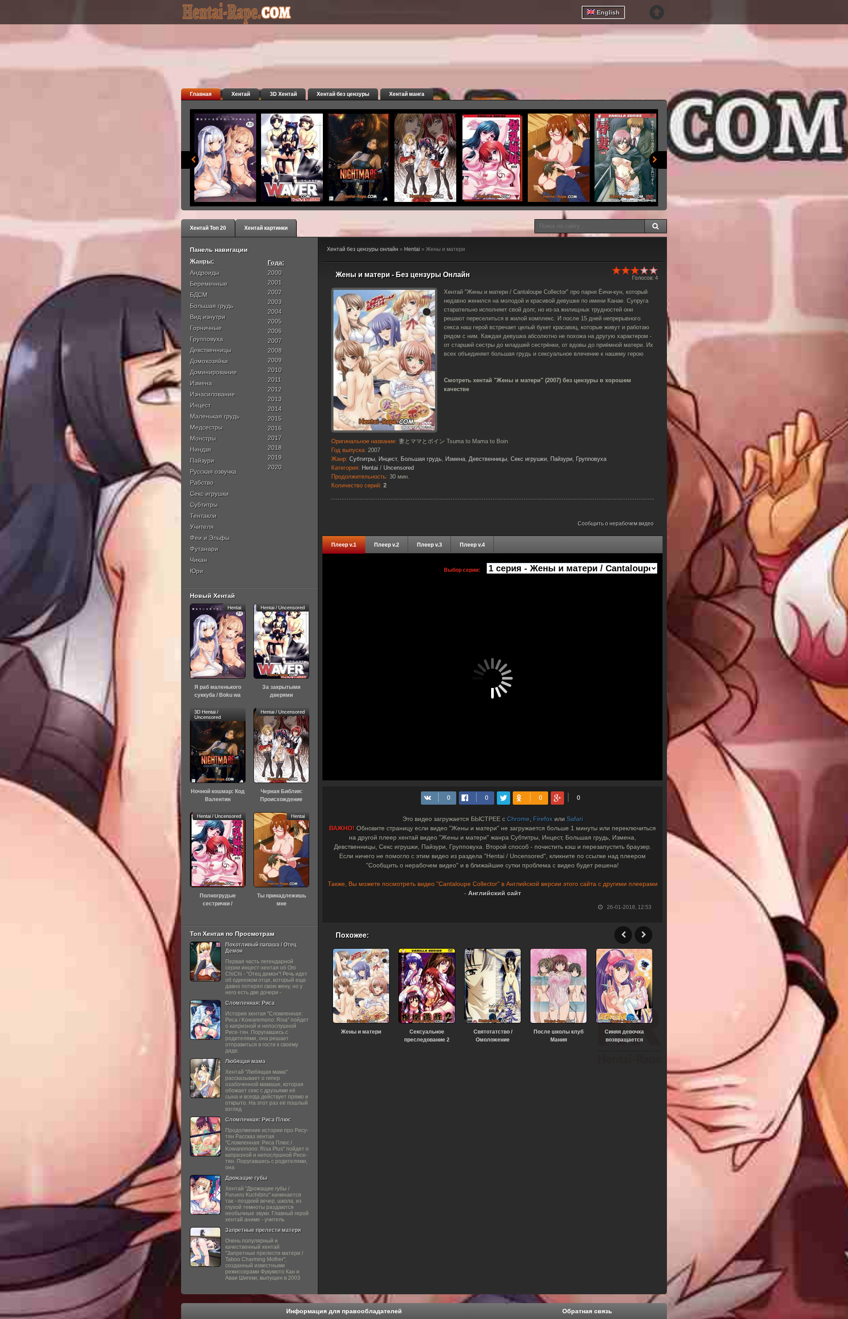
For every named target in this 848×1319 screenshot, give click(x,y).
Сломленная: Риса (250, 1003)
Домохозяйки (209, 361)
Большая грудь (421, 459)
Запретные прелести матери (263, 1230)
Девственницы (488, 459)
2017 (275, 437)
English (607, 12)
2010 (275, 369)
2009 (275, 360)
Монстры (203, 438)
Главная (201, 94)
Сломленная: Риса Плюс (258, 1120)
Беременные (208, 283)
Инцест (388, 459)
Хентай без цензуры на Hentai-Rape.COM (247, 13)
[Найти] (655, 226)
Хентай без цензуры (343, 94)
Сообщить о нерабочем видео (616, 524)
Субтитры (362, 459)
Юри (196, 570)
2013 (275, 399)
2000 (275, 272)
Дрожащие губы (246, 1178)
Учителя (202, 526)
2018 (275, 447)
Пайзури (561, 459)
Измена (455, 459)
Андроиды (205, 272)
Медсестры (206, 427)
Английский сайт (494, 893)
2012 (275, 389)
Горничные (206, 327)
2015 (275, 418)
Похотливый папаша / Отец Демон (260, 948)
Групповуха (591, 459)
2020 (275, 467)
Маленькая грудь (214, 416)
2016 (275, 428)
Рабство (201, 482)
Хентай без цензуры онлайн (362, 249)
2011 (274, 379)
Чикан (198, 559)
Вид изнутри (207, 316)
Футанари (204, 548)
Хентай (240, 94)
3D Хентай (283, 94)
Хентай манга (406, 94)
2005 (275, 321)
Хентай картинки (266, 228)
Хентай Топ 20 (208, 228)
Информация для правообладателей (344, 1311)
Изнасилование (212, 394)
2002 (275, 292)
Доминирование (213, 372)
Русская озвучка (213, 471)
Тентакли (203, 515)
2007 (275, 340)
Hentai (412, 249)
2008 (275, 350)
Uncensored (398, 467)
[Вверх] (657, 12)
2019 (275, 457)
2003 (275, 301)
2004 (275, 311)
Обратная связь (587, 1311)
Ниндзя (200, 449)
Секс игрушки (529, 459)
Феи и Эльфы (210, 537)
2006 (275, 331)
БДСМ (199, 294)
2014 (275, 408)
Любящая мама (245, 1061)
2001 (275, 282)
